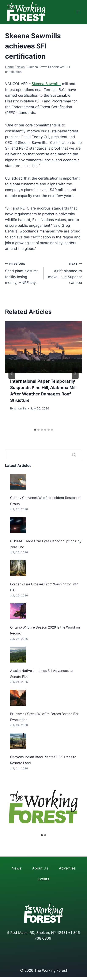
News (16, 868)
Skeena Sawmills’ (46, 84)
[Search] (74, 454)
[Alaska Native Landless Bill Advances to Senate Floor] (18, 655)
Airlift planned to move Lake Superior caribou (65, 273)
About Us (40, 868)
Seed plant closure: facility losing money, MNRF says (21, 273)
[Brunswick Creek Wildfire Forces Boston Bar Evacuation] (18, 698)
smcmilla (20, 408)
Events (43, 879)
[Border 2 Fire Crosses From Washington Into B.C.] (18, 568)
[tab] (35, 430)
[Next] (75, 373)
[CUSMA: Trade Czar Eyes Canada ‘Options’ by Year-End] (18, 525)
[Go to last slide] (11, 373)
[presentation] (43, 347)
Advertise (67, 868)
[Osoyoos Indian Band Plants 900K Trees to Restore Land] (18, 741)
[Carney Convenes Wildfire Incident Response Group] (18, 482)
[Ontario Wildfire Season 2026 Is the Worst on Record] (18, 611)
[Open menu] (78, 12)
